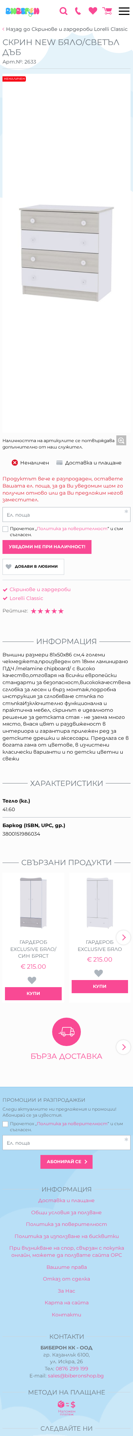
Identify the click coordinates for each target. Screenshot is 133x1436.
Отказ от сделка (66, 1279)
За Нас (66, 1291)
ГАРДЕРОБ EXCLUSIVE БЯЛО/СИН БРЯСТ (33, 949)
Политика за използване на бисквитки (67, 1236)
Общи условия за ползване (66, 1212)
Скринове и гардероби (40, 589)
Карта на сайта (67, 1302)
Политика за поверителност (72, 528)
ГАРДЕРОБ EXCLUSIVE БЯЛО (100, 945)
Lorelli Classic (26, 598)
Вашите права (66, 1267)
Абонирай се (64, 1161)
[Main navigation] (124, 11)
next (123, 937)
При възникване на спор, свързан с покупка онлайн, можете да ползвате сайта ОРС (66, 1251)
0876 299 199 (72, 1368)
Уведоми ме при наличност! (47, 546)
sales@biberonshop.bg (76, 1375)
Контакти (66, 1314)
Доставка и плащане (66, 1200)
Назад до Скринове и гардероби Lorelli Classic (67, 29)
